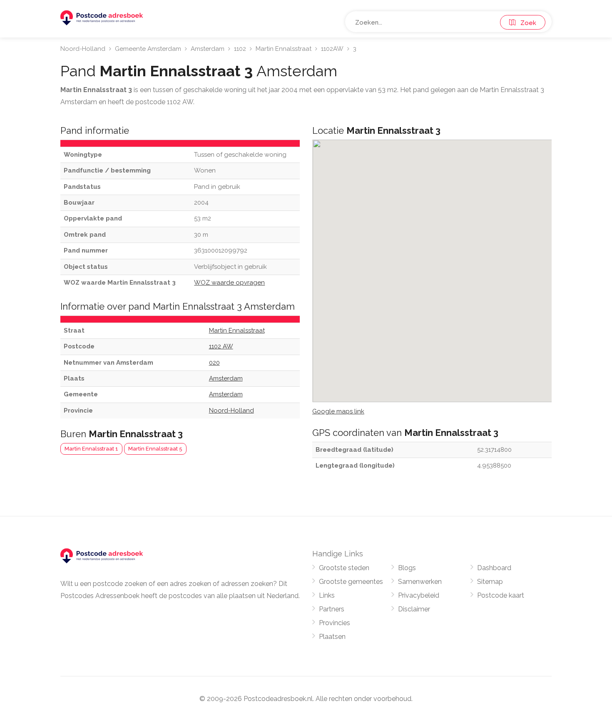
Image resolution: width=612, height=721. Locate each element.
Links (327, 595)
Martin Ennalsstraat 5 (155, 449)
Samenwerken (420, 582)
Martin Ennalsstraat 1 (91, 449)
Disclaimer (414, 609)
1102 (240, 49)
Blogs (407, 568)
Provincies (334, 623)
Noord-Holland (82, 49)
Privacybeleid (418, 595)
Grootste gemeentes (351, 582)
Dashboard (494, 568)
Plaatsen (332, 637)
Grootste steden (344, 568)
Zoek (525, 23)
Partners (331, 609)
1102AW (332, 49)
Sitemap (490, 582)
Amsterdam (207, 49)
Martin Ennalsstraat (283, 49)
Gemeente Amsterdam (148, 49)
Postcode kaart (500, 595)
